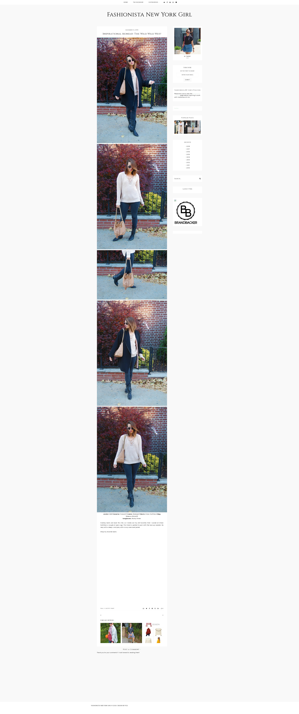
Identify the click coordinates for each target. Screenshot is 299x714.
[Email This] (143, 608)
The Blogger (138, 2)
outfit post (110, 608)
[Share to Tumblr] (155, 608)
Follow (176, 108)
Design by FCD (122, 706)
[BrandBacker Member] (187, 213)
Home (126, 2)
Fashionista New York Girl (149, 15)
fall (102, 608)
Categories (153, 2)
